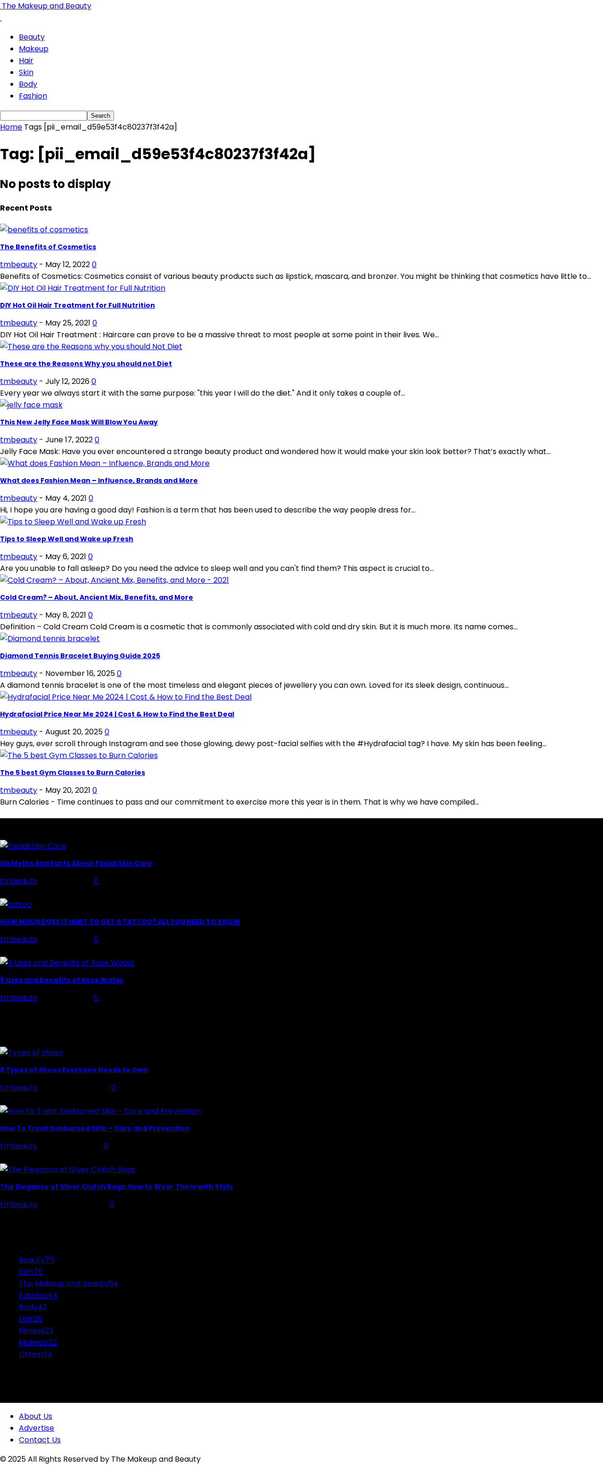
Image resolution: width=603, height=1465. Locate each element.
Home (11, 127)
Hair (26, 60)
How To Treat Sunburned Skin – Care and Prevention (94, 1128)
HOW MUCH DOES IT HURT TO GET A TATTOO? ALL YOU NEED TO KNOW (120, 921)
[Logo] (1, 17)
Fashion (33, 95)
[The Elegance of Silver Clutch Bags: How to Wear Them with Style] (67, 1169)
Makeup (34, 48)
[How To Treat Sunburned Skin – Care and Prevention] (100, 1111)
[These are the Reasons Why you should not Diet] (91, 346)
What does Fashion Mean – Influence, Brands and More (99, 480)
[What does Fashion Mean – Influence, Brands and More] (105, 463)
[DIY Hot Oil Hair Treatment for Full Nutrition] (82, 288)
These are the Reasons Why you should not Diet (86, 363)
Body (28, 84)
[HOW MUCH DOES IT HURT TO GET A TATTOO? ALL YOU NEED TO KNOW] (16, 904)
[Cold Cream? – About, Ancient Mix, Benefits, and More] (114, 580)
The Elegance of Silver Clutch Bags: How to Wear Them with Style (116, 1186)
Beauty (32, 37)
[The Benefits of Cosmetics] (44, 229)
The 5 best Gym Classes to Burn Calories (72, 772)
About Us (35, 1416)
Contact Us (40, 1439)
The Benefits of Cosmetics (48, 247)
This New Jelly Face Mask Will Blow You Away (79, 422)
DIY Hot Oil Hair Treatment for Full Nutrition (77, 305)
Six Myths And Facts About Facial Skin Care (76, 863)
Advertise (36, 1428)
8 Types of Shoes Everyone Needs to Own (74, 1069)
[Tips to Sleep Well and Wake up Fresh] (73, 521)
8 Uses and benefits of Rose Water (61, 980)
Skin (26, 72)
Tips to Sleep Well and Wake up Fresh (66, 539)
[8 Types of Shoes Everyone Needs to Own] (31, 1052)
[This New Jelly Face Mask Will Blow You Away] (31, 404)
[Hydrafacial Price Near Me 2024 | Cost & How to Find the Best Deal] (126, 697)
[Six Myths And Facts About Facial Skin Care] (33, 845)
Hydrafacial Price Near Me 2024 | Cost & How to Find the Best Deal (117, 714)
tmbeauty (18, 264)
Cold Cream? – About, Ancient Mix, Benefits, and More (96, 597)
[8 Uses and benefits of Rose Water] (67, 962)
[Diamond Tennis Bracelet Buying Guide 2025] (50, 638)
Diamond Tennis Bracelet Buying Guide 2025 (80, 655)
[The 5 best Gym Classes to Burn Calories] (79, 755)
